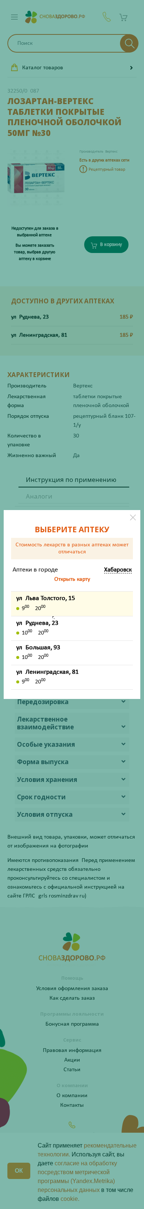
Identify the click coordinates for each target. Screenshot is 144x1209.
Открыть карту (72, 579)
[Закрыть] (133, 517)
